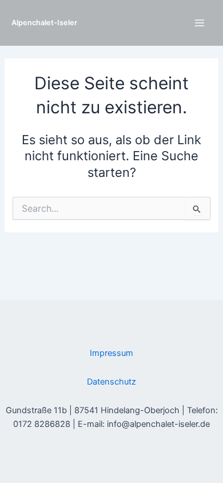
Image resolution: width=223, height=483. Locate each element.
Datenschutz (111, 382)
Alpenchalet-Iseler (44, 22)
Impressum (111, 353)
